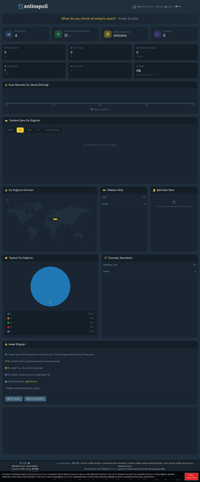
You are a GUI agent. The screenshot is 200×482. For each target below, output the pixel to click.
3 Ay (29, 130)
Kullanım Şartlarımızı (37, 474)
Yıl (38, 130)
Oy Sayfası (14, 399)
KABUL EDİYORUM (191, 476)
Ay (20, 130)
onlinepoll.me (63, 463)
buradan (68, 477)
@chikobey (31, 381)
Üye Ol (170, 7)
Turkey (105, 204)
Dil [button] (178, 7)
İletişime (114, 469)
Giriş (160, 7)
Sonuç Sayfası (36, 399)
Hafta (10, 130)
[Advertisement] (100, 430)
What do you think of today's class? (88, 18)
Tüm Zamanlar (52, 130)
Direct (106, 271)
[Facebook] (20, 463)
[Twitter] (29, 463)
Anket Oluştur (147, 7)
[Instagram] (24, 463)
